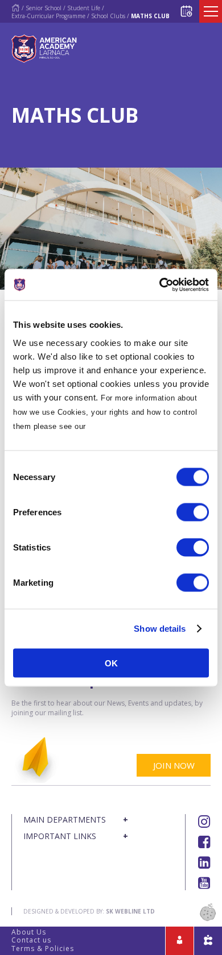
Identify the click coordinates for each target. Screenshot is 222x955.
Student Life (83, 8)
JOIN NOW (174, 765)
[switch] (192, 512)
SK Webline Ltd (130, 911)
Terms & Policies (42, 948)
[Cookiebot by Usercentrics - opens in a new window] (159, 284)
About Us (28, 932)
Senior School (43, 8)
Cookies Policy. (117, 426)
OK (111, 663)
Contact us (31, 940)
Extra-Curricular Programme (48, 16)
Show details (160, 628)
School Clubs (108, 16)
